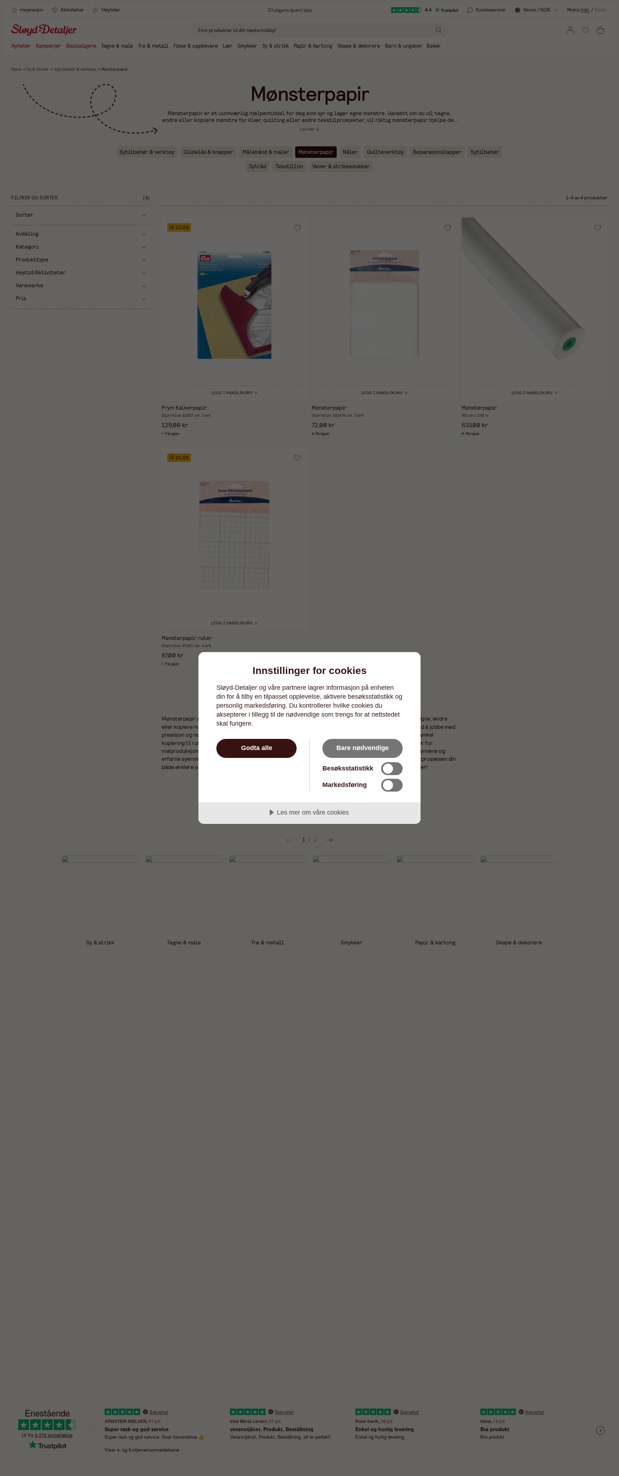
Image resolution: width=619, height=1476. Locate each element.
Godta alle (256, 747)
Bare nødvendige (362, 747)
